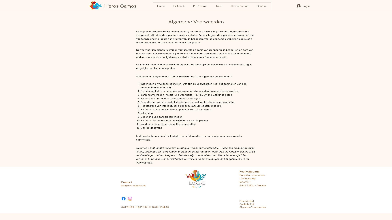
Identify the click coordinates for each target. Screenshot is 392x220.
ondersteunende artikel (157, 135)
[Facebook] (123, 198)
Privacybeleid (246, 201)
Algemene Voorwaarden (252, 207)
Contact (126, 182)
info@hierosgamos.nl (133, 185)
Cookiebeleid (246, 204)
